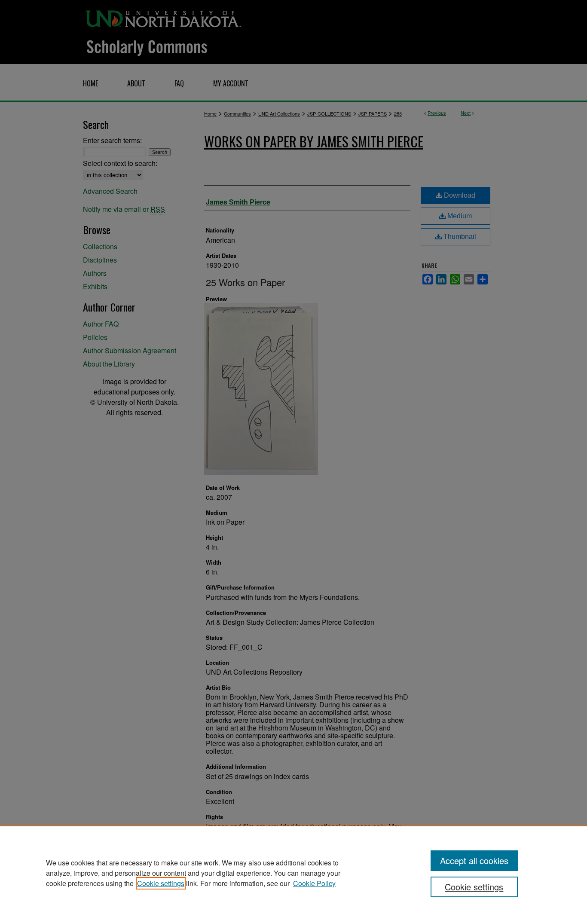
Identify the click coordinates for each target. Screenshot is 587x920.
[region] (293, 872)
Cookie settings (160, 883)
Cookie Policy (314, 883)
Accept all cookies (474, 860)
